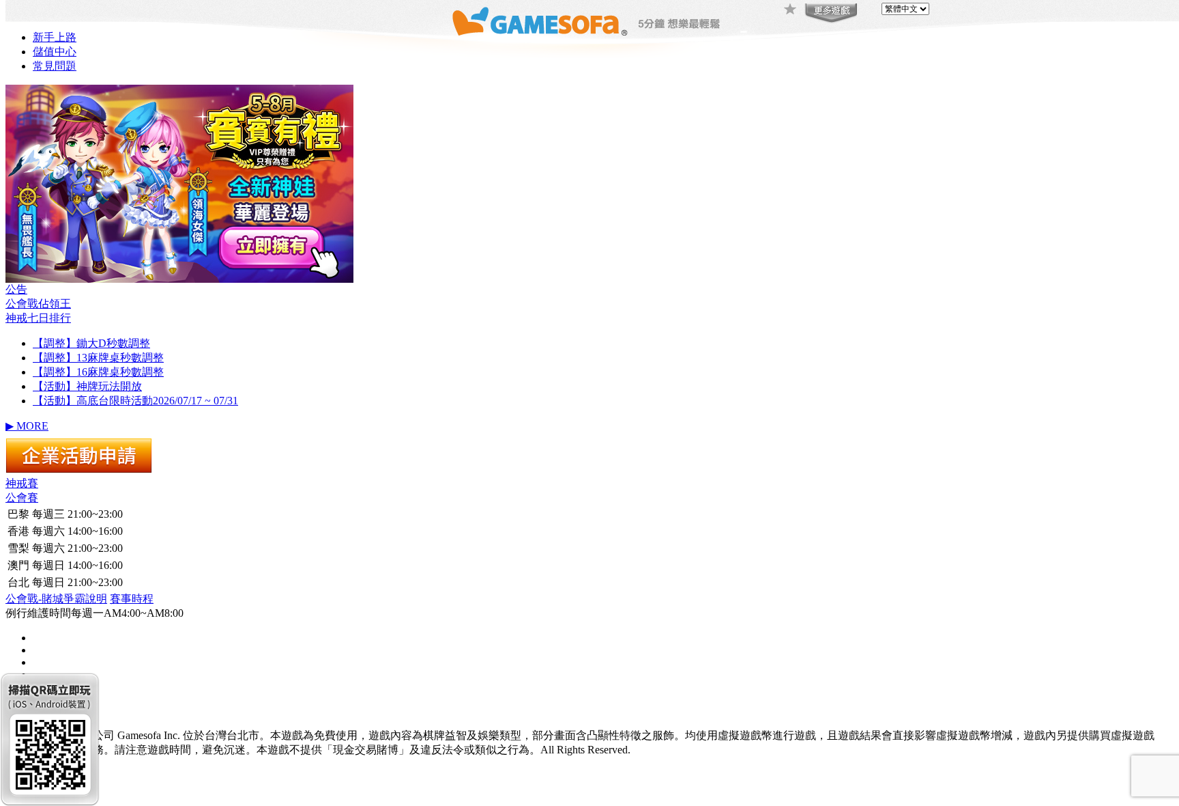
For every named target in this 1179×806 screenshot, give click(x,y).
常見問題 (54, 66)
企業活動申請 (78, 455)
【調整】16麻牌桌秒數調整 (98, 372)
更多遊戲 (829, 13)
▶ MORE (26, 426)
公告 (16, 289)
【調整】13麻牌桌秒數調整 (98, 357)
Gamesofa (540, 21)
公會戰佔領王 (38, 303)
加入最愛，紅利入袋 (791, 10)
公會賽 (21, 497)
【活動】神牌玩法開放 (87, 386)
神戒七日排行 (38, 318)
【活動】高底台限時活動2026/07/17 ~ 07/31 (135, 400)
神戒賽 (21, 483)
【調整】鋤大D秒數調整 (91, 343)
